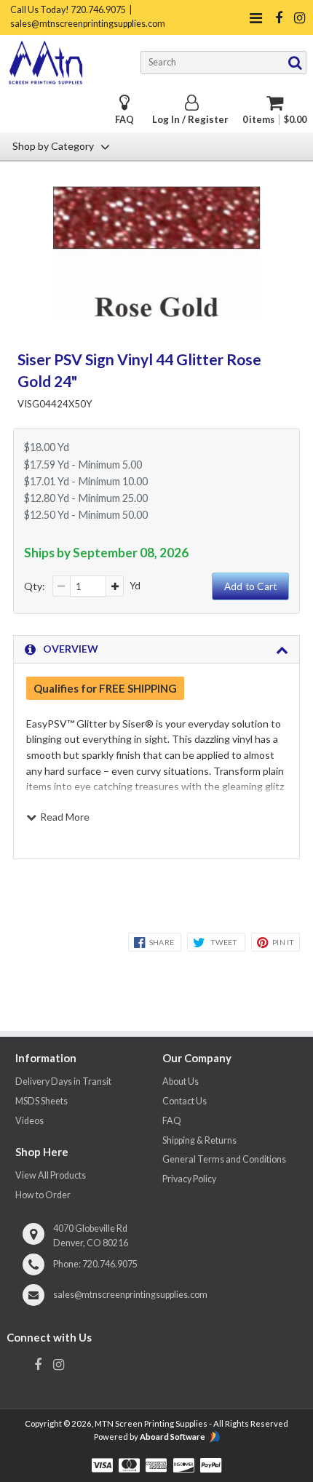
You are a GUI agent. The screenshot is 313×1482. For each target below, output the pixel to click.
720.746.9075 (110, 1264)
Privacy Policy (189, 1179)
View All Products (50, 1175)
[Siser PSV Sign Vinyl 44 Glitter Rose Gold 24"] (157, 312)
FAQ (124, 119)
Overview (70, 648)
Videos (29, 1120)
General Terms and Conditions (224, 1159)
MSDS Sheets (41, 1101)
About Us (180, 1081)
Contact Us (184, 1101)
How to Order (43, 1195)
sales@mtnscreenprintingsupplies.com (130, 1294)
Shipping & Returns (199, 1140)
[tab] (157, 650)
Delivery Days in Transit (63, 1081)
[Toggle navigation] (256, 18)
